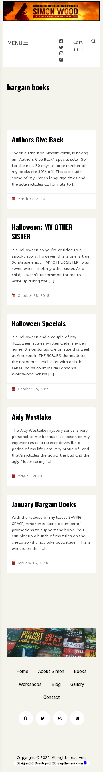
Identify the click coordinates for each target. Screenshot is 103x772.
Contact (51, 697)
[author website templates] (85, 763)
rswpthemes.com (70, 763)
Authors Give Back (37, 139)
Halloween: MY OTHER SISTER (42, 232)
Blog (56, 684)
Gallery (77, 684)
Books (80, 671)
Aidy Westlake (32, 416)
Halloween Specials (39, 323)
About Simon (51, 671)
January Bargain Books (44, 504)
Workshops (30, 684)
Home (22, 671)
